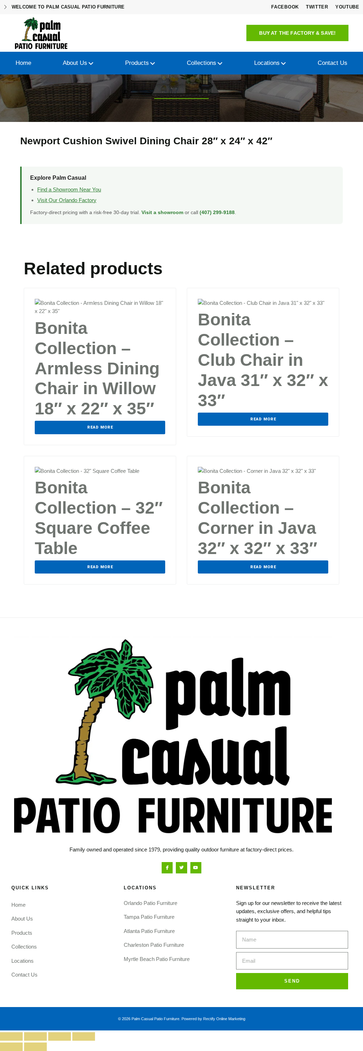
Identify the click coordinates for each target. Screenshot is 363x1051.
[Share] (59, 1036)
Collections (24, 947)
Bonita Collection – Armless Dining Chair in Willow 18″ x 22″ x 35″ (97, 368)
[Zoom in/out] (11, 1036)
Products (21, 933)
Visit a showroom (162, 212)
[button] (297, 33)
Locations (22, 961)
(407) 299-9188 (217, 212)
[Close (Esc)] (83, 1036)
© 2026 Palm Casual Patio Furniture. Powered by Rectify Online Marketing (181, 1019)
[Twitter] (181, 867)
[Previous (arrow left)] (11, 1046)
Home (18, 905)
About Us (22, 919)
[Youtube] (195, 867)
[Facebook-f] (167, 867)
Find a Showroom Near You (69, 189)
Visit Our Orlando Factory (66, 200)
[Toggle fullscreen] (35, 1036)
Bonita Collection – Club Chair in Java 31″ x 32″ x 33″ (263, 360)
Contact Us (24, 975)
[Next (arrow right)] (35, 1046)
